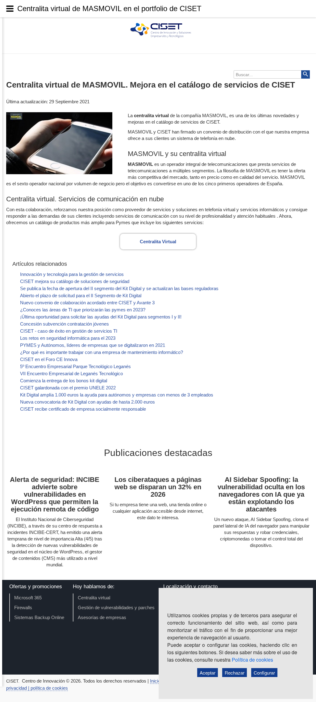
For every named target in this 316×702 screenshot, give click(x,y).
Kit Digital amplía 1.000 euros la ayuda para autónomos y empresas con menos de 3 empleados (116, 394)
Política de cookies (252, 659)
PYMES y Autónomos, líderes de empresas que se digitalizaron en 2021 (92, 345)
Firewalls (23, 607)
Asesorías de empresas (102, 617)
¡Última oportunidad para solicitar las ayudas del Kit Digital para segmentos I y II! (100, 316)
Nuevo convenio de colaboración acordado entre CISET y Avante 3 (87, 302)
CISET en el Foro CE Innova (48, 359)
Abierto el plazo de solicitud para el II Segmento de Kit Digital (80, 295)
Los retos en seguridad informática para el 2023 (67, 338)
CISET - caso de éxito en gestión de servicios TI (68, 331)
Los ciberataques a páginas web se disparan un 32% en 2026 (158, 487)
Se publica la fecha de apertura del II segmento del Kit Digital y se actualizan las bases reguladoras (119, 288)
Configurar (264, 672)
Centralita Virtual (158, 241)
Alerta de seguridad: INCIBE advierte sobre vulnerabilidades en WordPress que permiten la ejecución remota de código (54, 494)
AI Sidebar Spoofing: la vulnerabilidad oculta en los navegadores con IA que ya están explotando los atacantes (261, 494)
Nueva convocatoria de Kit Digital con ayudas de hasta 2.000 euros (87, 401)
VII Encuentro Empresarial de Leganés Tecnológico (71, 373)
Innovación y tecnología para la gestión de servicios (72, 274)
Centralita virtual (94, 597)
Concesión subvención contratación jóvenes (64, 323)
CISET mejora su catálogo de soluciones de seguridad (74, 281)
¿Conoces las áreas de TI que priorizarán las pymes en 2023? (82, 309)
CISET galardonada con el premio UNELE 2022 (68, 387)
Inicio (156, 681)
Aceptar (207, 672)
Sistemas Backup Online (39, 617)
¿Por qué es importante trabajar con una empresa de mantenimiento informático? (101, 352)
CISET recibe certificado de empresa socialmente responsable (83, 409)
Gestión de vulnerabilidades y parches (116, 607)
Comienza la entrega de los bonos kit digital (63, 380)
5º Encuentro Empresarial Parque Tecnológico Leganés (75, 366)
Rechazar (234, 672)
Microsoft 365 (28, 597)
